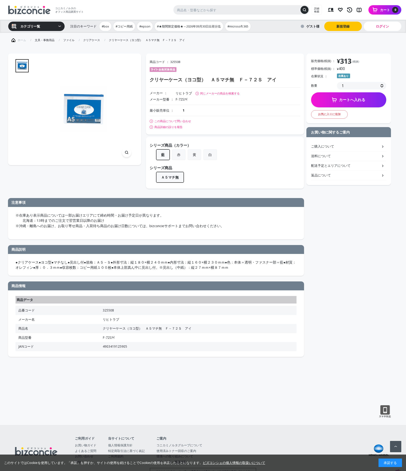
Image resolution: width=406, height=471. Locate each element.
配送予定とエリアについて (331, 165)
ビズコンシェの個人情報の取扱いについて (234, 462)
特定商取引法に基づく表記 (126, 451)
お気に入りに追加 (329, 114)
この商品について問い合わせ (172, 121)
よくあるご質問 (85, 451)
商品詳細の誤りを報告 (168, 127)
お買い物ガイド (85, 445)
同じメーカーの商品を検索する (220, 93)
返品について (321, 175)
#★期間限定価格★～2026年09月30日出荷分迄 (189, 26)
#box (105, 26)
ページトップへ (395, 446)
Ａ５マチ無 (170, 177)
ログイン (382, 26)
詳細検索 (316, 10)
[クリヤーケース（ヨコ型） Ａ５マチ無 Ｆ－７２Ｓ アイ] (83, 109)
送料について (321, 156)
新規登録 (343, 26)
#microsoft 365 (237, 26)
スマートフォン (385, 411)
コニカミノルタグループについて (179, 445)
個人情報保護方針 (120, 445)
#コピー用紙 (124, 26)
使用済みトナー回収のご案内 (176, 451)
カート (388, 10)
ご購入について (322, 146)
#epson (144, 26)
